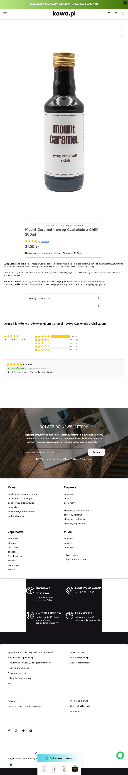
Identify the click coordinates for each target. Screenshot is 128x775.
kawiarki (12, 560)
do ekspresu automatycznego (23, 494)
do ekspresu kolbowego (20, 498)
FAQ (10, 683)
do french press (16, 516)
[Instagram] (16, 730)
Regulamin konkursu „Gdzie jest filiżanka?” (29, 662)
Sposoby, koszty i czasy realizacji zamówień (30, 652)
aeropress (13, 538)
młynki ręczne (71, 554)
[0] (123, 14)
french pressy (15, 556)
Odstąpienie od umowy (19, 678)
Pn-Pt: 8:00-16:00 (79, 652)
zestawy (12, 569)
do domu (68, 494)
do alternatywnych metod (21, 511)
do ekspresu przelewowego (22, 502)
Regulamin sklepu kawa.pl (21, 657)
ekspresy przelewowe (75, 519)
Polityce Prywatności (81, 459)
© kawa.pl (12, 754)
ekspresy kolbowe (73, 514)
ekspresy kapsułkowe (75, 523)
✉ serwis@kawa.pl (79, 657)
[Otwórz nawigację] (5, 13)
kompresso (13, 565)
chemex (12, 543)
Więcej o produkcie (39, 298)
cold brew (13, 547)
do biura (68, 498)
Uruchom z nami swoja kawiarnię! (25, 706)
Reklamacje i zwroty (18, 673)
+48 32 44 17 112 (78, 711)
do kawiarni (70, 502)
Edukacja (12, 701)
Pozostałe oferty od (64, 225)
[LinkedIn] (31, 730)
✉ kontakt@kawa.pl (80, 706)
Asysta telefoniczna (80, 662)
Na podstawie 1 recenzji (14, 339)
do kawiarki (13, 507)
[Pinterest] (23, 730)
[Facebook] (9, 730)
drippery (12, 551)
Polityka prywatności (19, 667)
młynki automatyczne (75, 559)
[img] (15, 364)
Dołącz (96, 452)
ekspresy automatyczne (76, 510)
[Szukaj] (109, 13)
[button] (42, 336)
